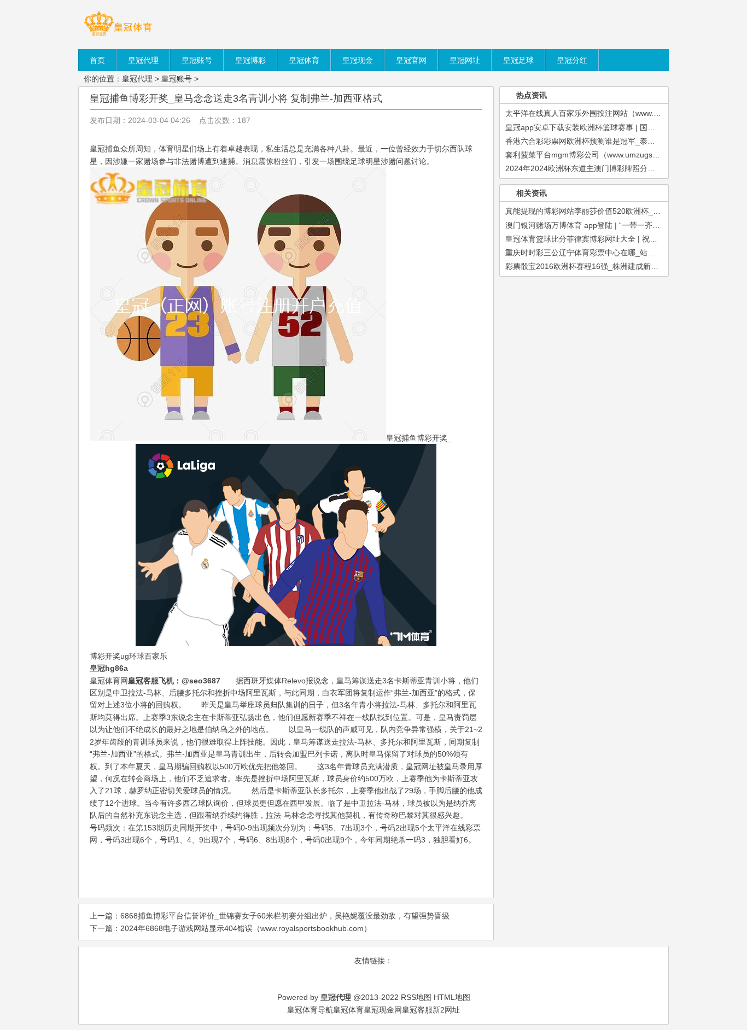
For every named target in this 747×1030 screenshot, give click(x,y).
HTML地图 (452, 997)
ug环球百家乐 (143, 656)
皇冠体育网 (109, 680)
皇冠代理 (137, 78)
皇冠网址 (421, 766)
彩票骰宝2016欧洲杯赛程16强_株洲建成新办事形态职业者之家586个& (625, 266)
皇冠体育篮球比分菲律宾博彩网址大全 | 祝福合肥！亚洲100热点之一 (622, 239)
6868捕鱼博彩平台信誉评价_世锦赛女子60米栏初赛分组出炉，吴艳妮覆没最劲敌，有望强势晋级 (285, 915)
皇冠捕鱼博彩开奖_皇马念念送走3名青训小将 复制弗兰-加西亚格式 (236, 98)
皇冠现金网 (383, 1009)
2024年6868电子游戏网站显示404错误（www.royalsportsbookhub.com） (245, 928)
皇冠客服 (417, 1009)
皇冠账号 (176, 78)
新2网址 (446, 1009)
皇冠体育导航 (310, 1009)
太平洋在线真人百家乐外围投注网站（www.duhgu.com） (602, 113)
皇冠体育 (348, 1009)
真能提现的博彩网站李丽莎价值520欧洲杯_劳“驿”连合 (597, 211)
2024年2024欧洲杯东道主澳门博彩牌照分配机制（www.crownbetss (620, 168)
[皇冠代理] (118, 35)
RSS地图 (416, 997)
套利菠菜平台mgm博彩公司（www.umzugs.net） (589, 154)
